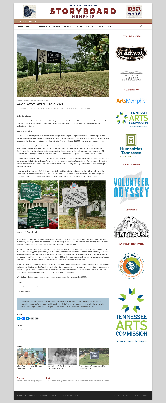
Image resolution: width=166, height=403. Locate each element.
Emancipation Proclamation (64, 108)
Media (66, 26)
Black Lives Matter (49, 108)
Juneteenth (76, 108)
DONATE (99, 26)
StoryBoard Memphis (25, 395)
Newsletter (31, 26)
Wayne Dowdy (22, 108)
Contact (109, 26)
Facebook (116, 395)
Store (88, 26)
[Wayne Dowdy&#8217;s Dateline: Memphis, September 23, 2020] (31, 356)
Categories (54, 26)
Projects (78, 26)
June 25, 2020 (34, 108)
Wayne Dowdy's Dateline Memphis (35, 100)
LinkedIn (135, 395)
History (19, 100)
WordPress (55, 395)
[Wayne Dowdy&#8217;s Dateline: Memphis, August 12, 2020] (94, 356)
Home (20, 26)
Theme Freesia (46, 395)
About (42, 26)
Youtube (145, 395)
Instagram (126, 395)
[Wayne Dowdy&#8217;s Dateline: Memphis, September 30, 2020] (62, 356)
